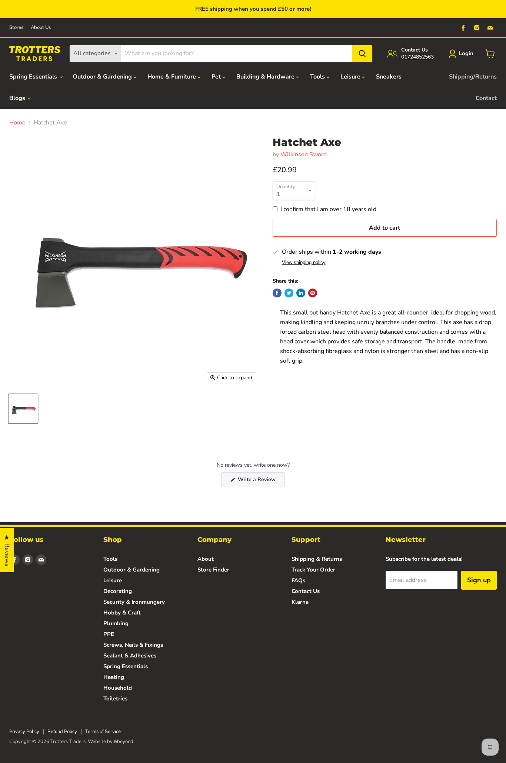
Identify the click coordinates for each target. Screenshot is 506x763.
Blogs (18, 98)
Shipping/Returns (473, 77)
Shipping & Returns (317, 559)
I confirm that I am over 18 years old (328, 209)
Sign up (479, 580)
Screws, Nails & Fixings (133, 645)
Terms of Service (103, 731)
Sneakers (389, 77)
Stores (16, 27)
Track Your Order (313, 569)
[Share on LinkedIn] (300, 293)
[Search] (362, 53)
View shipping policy (304, 262)
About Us (41, 27)
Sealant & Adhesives (129, 655)
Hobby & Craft (122, 612)
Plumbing (116, 623)
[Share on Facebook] (277, 293)
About (205, 559)
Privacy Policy (24, 731)
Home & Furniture (172, 77)
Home (17, 122)
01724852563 (417, 56)
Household (117, 688)
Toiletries (115, 698)
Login (466, 53)
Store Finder (213, 569)
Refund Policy (62, 731)
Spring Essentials (34, 77)
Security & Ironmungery (134, 602)
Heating (113, 677)
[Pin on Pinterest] (312, 293)
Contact (486, 98)
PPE (108, 634)
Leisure (351, 77)
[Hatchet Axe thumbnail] (23, 408)
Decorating (117, 591)
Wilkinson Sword (303, 154)
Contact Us (306, 591)
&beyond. (124, 741)
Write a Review (260, 481)
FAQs (298, 580)
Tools (318, 77)
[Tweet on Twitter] (288, 293)
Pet (217, 77)
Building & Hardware (266, 77)
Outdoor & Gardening (103, 77)
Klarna (300, 602)
